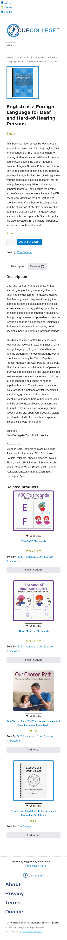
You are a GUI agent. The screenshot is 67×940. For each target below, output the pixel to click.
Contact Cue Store (35, 866)
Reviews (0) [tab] (37, 266)
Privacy (14, 893)
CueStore (20, 57)
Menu (10, 45)
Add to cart (29, 241)
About (12, 884)
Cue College (24, 252)
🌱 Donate (6, 7)
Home (10, 57)
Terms (12, 902)
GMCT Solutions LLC (32, 931)
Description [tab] (18, 266)
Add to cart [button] (33, 749)
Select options (33, 569)
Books (30, 57)
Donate (14, 912)
